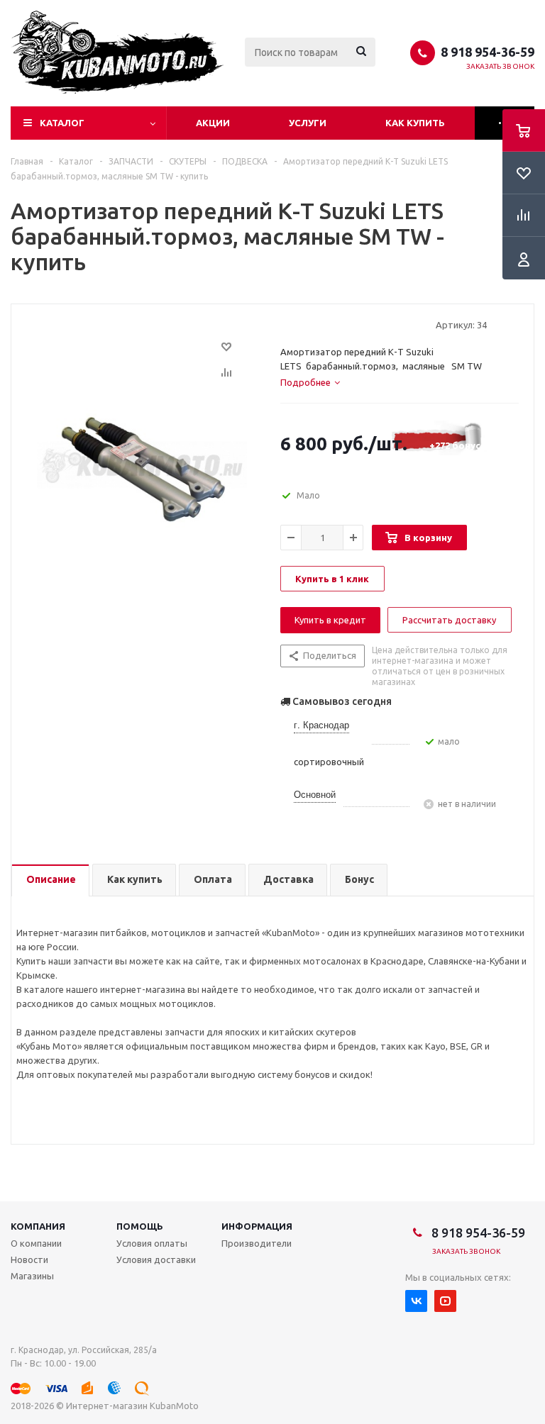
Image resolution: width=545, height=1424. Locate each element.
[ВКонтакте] (416, 1301)
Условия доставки (156, 1259)
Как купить (415, 123)
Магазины (32, 1276)
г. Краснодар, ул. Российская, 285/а (84, 1350)
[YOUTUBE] (445, 1301)
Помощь (139, 1226)
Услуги (307, 123)
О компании (36, 1243)
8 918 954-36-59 (487, 51)
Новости (29, 1259)
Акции (213, 123)
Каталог (62, 123)
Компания (38, 1226)
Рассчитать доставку (449, 620)
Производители (256, 1243)
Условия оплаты (151, 1243)
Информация (256, 1226)
